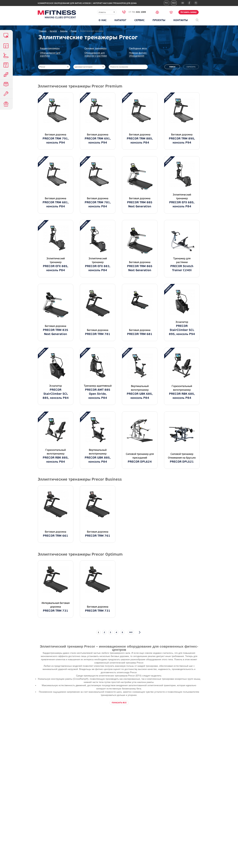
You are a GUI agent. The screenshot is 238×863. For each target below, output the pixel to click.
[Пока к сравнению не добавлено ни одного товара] (158, 12)
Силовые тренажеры (96, 48)
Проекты (159, 20)
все (130, 632)
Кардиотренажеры (50, 48)
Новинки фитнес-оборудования (138, 54)
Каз (174, 3)
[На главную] (57, 14)
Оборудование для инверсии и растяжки (96, 54)
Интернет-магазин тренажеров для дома (115, 3)
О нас (103, 20)
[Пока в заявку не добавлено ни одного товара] (172, 12)
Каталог (120, 20)
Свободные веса (138, 48)
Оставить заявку (189, 12)
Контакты (180, 20)
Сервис (139, 20)
